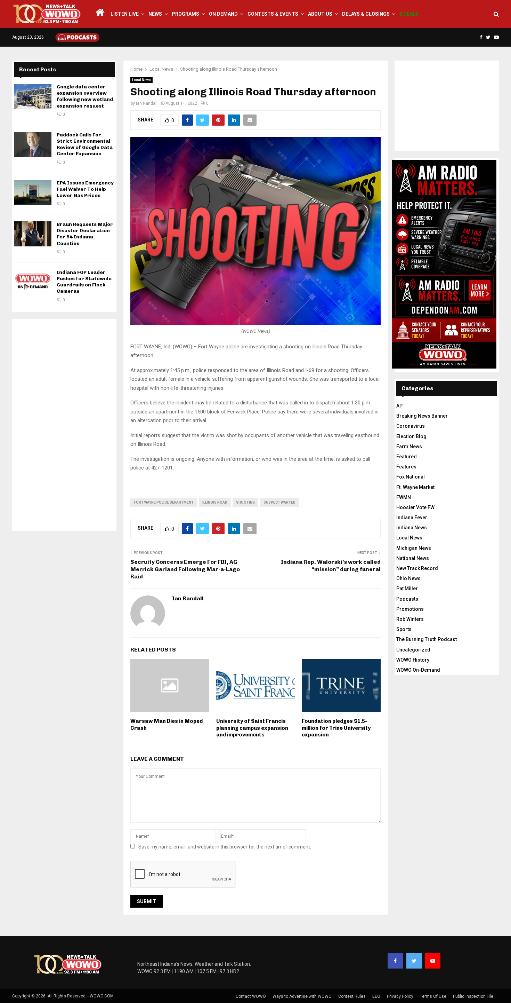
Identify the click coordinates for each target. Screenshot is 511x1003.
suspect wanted (279, 502)
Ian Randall (146, 103)
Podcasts (407, 599)
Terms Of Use (433, 996)
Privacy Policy (400, 996)
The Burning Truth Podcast (426, 639)
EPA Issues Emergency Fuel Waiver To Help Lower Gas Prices (85, 189)
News (155, 14)
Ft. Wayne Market (415, 487)
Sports (404, 629)
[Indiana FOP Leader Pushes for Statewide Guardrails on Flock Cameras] (32, 281)
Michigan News (413, 548)
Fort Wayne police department (164, 502)
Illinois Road (214, 502)
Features (406, 466)
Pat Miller (407, 588)
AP (399, 406)
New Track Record (417, 568)
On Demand (223, 14)
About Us (320, 14)
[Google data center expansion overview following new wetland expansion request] (32, 96)
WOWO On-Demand (418, 670)
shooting (245, 502)
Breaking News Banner (422, 416)
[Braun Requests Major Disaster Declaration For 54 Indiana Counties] (32, 233)
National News (412, 558)
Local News (141, 80)
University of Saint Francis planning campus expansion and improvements (252, 728)
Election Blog (411, 436)
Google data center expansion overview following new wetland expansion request (85, 96)
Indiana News (411, 527)
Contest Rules (352, 996)
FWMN (403, 497)
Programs (185, 14)
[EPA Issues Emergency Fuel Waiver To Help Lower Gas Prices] (32, 192)
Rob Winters (410, 619)
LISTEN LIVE (125, 14)
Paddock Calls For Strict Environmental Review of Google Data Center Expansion (85, 144)
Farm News (409, 446)
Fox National (410, 477)
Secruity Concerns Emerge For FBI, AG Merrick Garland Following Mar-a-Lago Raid (185, 569)
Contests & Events (273, 14)
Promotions (410, 609)
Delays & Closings (366, 14)
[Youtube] (432, 961)
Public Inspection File (473, 996)
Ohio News (408, 578)
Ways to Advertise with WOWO (302, 996)
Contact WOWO (251, 996)
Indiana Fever (411, 517)
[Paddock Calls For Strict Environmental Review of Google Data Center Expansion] (32, 144)
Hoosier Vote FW (415, 507)
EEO (376, 996)
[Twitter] (414, 961)
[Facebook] (395, 961)
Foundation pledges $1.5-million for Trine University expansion (336, 728)
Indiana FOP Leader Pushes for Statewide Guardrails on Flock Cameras (84, 281)
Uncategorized (413, 650)
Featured (406, 456)
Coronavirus (410, 426)
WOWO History (412, 660)
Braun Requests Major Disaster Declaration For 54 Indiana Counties (85, 233)
